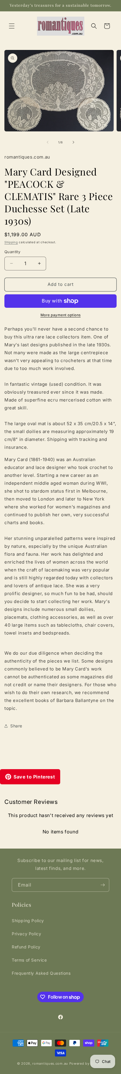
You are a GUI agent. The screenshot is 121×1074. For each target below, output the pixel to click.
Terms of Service (29, 959)
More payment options (61, 315)
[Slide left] (47, 142)
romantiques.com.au (50, 1063)
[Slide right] (73, 142)
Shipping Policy (28, 920)
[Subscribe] (102, 885)
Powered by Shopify (86, 1063)
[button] (11, 26)
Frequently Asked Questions (41, 973)
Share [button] (16, 725)
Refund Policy (26, 946)
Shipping (11, 242)
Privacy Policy (26, 933)
